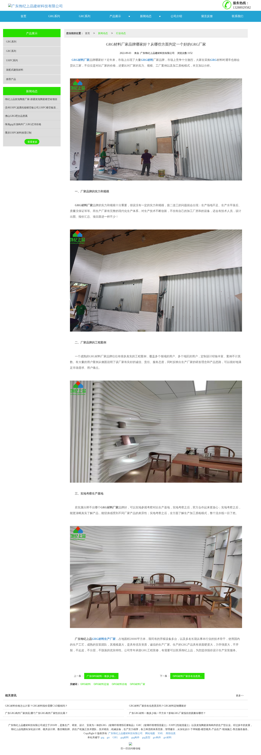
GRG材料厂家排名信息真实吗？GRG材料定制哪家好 (157, 705)
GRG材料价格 (119, 684)
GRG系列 (54, 16)
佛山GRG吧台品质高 (16, 116)
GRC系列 (84, 16)
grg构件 (135, 737)
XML (160, 733)
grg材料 (125, 737)
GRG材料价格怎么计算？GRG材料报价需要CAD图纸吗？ (36, 705)
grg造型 (146, 737)
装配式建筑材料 (14, 69)
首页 (23, 16)
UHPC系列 (12, 60)
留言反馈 (207, 16)
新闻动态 (146, 16)
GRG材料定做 (101, 684)
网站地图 (150, 733)
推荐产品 (11, 79)
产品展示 (115, 16)
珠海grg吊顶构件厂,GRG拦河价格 (23, 124)
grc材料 (167, 737)
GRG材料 (85, 684)
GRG (115, 737)
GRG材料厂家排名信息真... (187, 676)
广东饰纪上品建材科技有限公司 (125, 733)
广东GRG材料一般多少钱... (101, 676)
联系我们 (237, 16)
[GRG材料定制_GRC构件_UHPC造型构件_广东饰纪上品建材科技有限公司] (37, 5)
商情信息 (171, 733)
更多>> (240, 695)
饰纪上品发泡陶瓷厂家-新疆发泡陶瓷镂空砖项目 (31, 99)
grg (102, 737)
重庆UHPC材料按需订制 (18, 132)
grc (108, 737)
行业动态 (121, 33)
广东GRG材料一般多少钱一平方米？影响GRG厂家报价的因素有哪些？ (167, 713)
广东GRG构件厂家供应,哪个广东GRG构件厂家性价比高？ (36, 713)
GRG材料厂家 (137, 684)
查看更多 (32, 141)
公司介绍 (176, 16)
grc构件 (157, 737)
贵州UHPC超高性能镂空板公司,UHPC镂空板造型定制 (33, 107)
